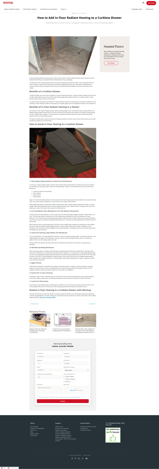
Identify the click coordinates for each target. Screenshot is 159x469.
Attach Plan (66, 384)
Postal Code (66, 360)
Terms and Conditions (75, 455)
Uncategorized (82, 13)
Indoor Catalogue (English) (62, 432)
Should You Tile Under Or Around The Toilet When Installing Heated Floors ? (85, 330)
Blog (76, 13)
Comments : (40, 384)
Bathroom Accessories (87, 23)
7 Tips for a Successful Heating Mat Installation (61, 330)
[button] (143, 3)
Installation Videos (85, 430)
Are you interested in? (69, 374)
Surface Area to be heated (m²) (44, 374)
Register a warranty (60, 430)
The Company (34, 426)
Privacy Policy (86, 455)
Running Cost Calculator (62, 428)
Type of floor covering (68, 367)
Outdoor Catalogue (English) (63, 435)
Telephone (40, 360)
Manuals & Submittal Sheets (88, 426)
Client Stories (84, 428)
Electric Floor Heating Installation (104, 23)
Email (39, 367)
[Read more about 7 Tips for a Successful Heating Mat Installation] (62, 320)
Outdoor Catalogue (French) (63, 437)
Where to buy (59, 426)
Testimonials (33, 435)
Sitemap (57, 440)
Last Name (66, 353)
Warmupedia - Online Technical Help (65, 439)
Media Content (34, 433)
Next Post (92, 304)
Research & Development (37, 428)
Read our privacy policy (74, 397)
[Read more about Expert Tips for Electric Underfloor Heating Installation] (39, 320)
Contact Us (33, 430)
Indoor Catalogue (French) (62, 433)
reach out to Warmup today (47, 297)
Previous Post (34, 304)
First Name (40, 353)
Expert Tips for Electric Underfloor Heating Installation (38, 330)
